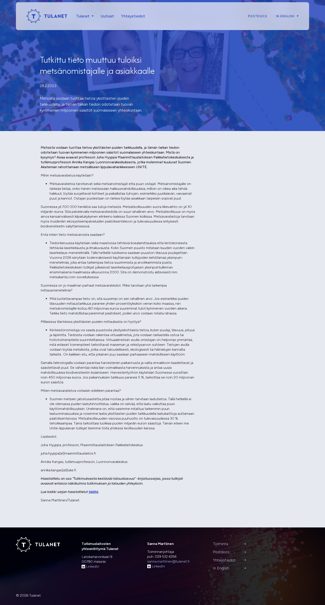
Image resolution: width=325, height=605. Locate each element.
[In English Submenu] (296, 16)
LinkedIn (92, 566)
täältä (93, 492)
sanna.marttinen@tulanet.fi (168, 561)
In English (285, 16)
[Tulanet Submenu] (92, 16)
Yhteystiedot (133, 16)
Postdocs (257, 16)
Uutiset (107, 16)
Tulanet (83, 16)
